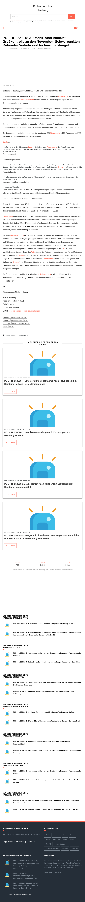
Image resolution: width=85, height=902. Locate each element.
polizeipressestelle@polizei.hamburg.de (24, 311)
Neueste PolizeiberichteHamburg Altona (15, 646)
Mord (54, 20)
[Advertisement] (42, 68)
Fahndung (29, 20)
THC (63, 249)
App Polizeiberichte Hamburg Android (18, 842)
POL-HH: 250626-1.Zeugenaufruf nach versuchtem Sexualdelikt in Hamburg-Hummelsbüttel (25, 885)
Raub (24, 20)
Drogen (24, 21)
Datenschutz (48, 873)
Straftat (5, 142)
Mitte (11, 326)
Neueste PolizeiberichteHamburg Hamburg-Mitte (15, 617)
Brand (58, 20)
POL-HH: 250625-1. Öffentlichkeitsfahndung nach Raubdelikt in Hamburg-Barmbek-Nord (46, 721)
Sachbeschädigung (15, 21)
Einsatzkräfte (63, 96)
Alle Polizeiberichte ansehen (20, 894)
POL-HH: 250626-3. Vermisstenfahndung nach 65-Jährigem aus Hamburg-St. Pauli (44, 623)
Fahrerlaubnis (52, 147)
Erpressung (35, 21)
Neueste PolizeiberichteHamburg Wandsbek (15, 735)
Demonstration (69, 20)
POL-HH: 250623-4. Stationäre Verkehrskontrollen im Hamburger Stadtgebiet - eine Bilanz (46, 662)
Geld (14, 323)
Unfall (44, 20)
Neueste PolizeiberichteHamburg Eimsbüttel (15, 676)
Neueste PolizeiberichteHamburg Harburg (15, 794)
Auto (33, 252)
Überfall (63, 20)
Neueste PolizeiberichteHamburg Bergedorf (15, 764)
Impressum (58, 873)
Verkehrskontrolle (27, 100)
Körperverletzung (37, 20)
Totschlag (49, 20)
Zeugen (6, 317)
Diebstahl (28, 21)
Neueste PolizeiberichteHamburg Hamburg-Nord (15, 705)
